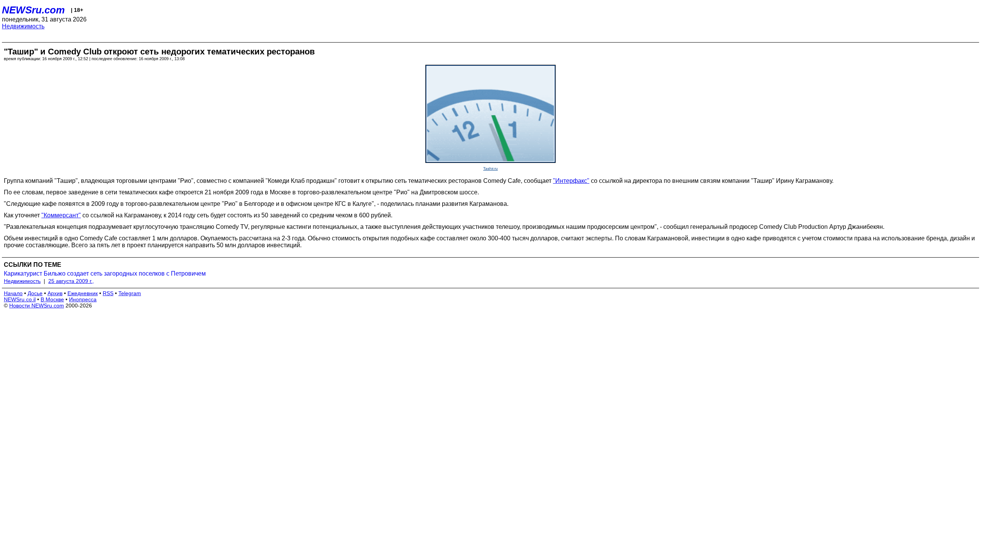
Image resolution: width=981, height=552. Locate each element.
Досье (35, 293)
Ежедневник (82, 293)
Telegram (129, 293)
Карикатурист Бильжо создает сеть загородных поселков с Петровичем (105, 273)
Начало (13, 293)
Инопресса (83, 299)
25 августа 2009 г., (71, 281)
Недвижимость (23, 26)
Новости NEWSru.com (36, 305)
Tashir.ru (490, 168)
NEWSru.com (33, 10)
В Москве (52, 299)
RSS (108, 293)
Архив (55, 293)
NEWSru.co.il (20, 299)
